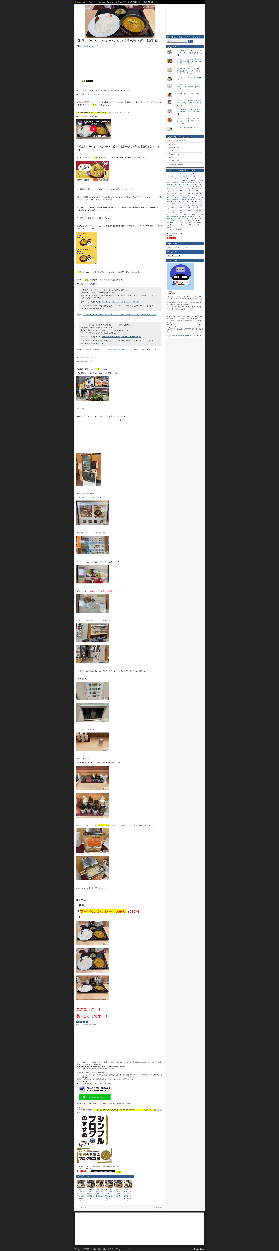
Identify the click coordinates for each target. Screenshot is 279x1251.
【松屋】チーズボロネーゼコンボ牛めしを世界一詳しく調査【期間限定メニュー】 (108, 1195)
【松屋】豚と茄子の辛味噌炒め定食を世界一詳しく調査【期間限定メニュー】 (99, 1194)
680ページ (194, 206)
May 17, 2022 (100, 308)
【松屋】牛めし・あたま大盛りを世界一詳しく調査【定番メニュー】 (118, 1194)
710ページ (182, 208)
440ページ (182, 195)
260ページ (182, 187)
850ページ (186, 214)
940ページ (186, 218)
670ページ (186, 206)
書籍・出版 (172, 157)
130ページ (186, 180)
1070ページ (191, 225)
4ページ (189, 174)
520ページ (174, 199)
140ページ (194, 180)
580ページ (186, 201)
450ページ (191, 195)
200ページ (170, 184)
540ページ (191, 199)
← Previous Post (81, 1207)
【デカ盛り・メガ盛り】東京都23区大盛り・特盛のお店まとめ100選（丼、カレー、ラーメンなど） (189, 62)
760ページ (186, 210)
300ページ (178, 189)
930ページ (178, 218)
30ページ (181, 176)
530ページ (182, 199)
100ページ (198, 178)
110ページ (170, 180)
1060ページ (182, 225)
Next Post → (160, 1207)
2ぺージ (176, 174)
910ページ (199, 216)
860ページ (194, 214)
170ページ (182, 182)
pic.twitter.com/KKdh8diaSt (129, 302)
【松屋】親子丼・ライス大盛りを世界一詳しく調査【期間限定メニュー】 (90, 1194)
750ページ (178, 210)
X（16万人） (173, 144)
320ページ (194, 189)
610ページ (174, 204)
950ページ (194, 218)
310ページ (186, 189)
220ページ (186, 184)
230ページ (194, 184)
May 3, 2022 (100, 343)
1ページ (169, 174)
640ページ (199, 204)
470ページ (170, 197)
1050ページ (173, 225)
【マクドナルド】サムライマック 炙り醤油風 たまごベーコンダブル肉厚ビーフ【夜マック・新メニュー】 (189, 71)
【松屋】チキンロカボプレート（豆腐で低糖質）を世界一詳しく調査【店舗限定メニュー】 (127, 1195)
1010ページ (173, 223)
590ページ (194, 201)
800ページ (182, 212)
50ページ (196, 176)
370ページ (199, 191)
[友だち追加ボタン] (94, 1101)
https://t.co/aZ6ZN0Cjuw (110, 302)
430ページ (174, 195)
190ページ (199, 182)
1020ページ (182, 223)
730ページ (199, 208)
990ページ (191, 221)
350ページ (182, 191)
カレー (93, 46)
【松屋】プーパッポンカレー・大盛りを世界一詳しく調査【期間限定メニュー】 (118, 42)
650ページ (170, 206)
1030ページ (191, 223)
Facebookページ (174, 154)
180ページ (191, 182)
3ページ (182, 174)
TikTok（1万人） (174, 151)
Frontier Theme (199, 1249)
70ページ (175, 178)
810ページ (191, 212)
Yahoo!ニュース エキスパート (178, 164)
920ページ (170, 218)
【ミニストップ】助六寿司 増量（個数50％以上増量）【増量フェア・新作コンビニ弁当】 (189, 103)
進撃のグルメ (81, 1)
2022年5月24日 (83, 46)
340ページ (174, 191)
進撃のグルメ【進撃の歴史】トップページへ (184, 336)
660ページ (178, 206)
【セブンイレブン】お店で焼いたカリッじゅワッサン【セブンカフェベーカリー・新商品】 (189, 121)
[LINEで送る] (83, 81)
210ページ (178, 184)
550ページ (199, 199)
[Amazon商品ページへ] (94, 1162)
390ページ (178, 193)
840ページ (178, 214)
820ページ (199, 212)
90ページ (190, 178)
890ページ (182, 216)
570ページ (178, 201)
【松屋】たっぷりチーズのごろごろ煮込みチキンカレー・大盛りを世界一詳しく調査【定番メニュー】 (120, 349)
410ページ (194, 193)
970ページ (174, 221)
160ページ (174, 182)
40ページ (188, 176)
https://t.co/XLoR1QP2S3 (111, 337)
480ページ (178, 197)
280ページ (199, 187)
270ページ (191, 187)
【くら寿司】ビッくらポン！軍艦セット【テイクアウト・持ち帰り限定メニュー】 (189, 112)
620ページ (182, 204)
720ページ (191, 208)
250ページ (174, 187)
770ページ (194, 210)
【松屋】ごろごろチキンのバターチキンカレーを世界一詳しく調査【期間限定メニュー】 (80, 1195)
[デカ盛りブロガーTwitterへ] (180, 290)
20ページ (174, 176)
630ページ (191, 204)
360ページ (191, 191)
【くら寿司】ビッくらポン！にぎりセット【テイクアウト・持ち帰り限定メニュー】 (189, 53)
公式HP (120, 272)
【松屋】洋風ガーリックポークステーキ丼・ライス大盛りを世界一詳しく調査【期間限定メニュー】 (120, 315)
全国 (97, 46)
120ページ (178, 180)
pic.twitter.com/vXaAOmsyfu (130, 337)
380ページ (170, 193)
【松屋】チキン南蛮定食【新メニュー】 (189, 128)
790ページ (174, 212)
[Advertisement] (120, 63)
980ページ (182, 221)
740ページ (170, 210)
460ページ (199, 195)
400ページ (186, 193)
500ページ (194, 197)
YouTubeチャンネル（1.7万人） (179, 141)
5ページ (195, 174)
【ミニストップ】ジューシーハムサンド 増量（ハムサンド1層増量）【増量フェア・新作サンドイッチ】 (189, 87)
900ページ (191, 216)
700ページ (174, 208)
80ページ (182, 178)
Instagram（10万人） (175, 147)
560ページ (170, 201)
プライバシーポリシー (176, 161)
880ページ (174, 216)
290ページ (170, 189)
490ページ (186, 197)
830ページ (170, 214)
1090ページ (173, 227)
